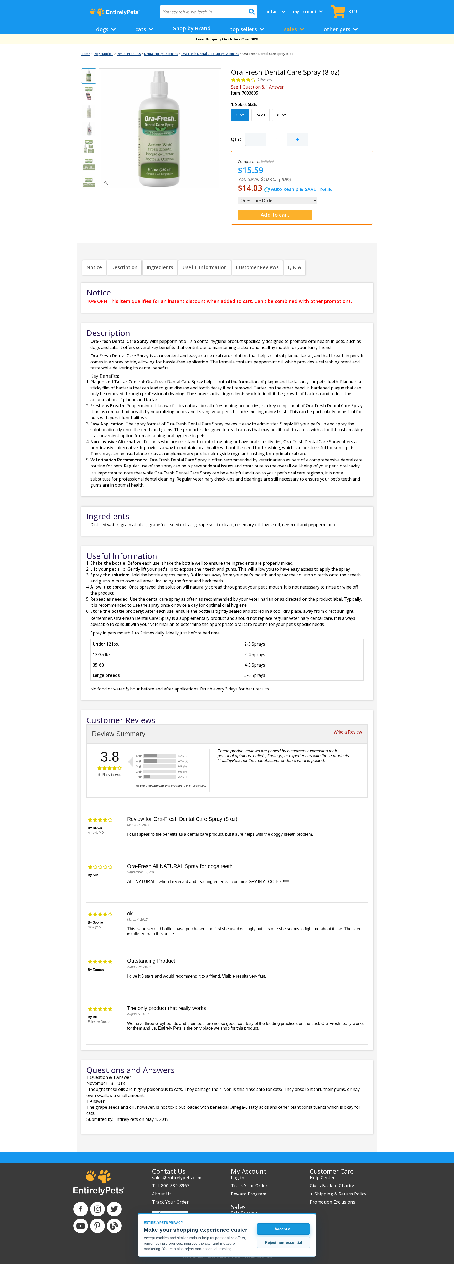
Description (124, 267)
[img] (243, 79)
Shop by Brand (192, 28)
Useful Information (204, 267)
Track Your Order (170, 1202)
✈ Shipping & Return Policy (338, 1194)
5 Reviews (265, 79)
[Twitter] (114, 1209)
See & (257, 87)
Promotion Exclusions (332, 1202)
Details (326, 189)
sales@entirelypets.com (176, 1177)
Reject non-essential (283, 1242)
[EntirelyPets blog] (114, 1226)
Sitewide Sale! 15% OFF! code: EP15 (227, 39)
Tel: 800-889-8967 (170, 1186)
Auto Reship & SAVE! (285, 188)
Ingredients (160, 267)
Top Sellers (244, 29)
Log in (237, 1177)
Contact (271, 11)
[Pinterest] (97, 1226)
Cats (141, 29)
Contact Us (168, 1171)
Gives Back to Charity (332, 1186)
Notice (94, 267)
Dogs (103, 29)
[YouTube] (80, 1226)
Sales (291, 29)
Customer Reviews (257, 267)
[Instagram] (97, 1209)
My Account (305, 11)
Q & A (294, 267)
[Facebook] (80, 1209)
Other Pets (338, 29)
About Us (162, 1194)
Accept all (283, 1229)
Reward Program (248, 1194)
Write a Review (348, 732)
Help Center (322, 1177)
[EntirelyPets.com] (114, 12)
